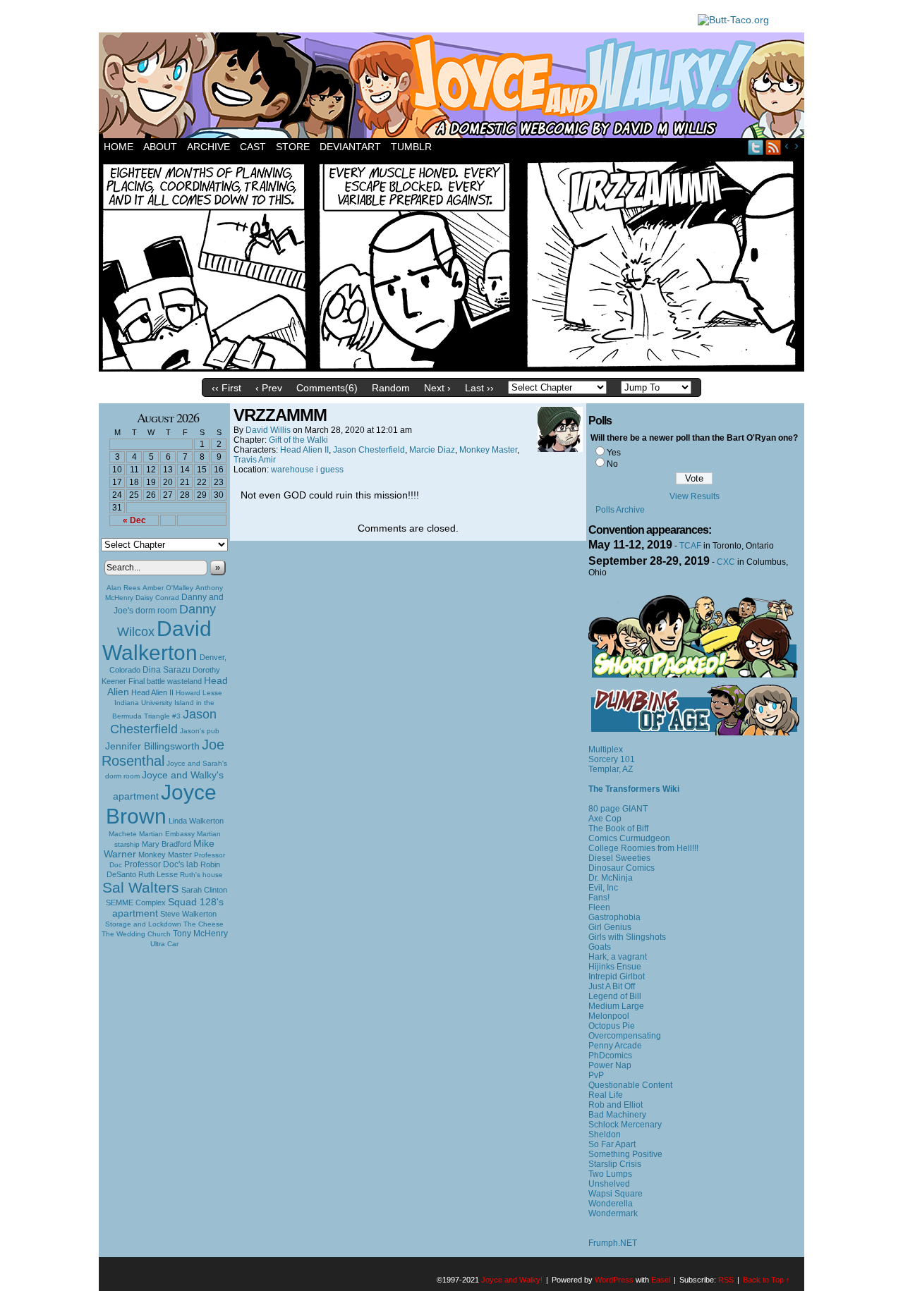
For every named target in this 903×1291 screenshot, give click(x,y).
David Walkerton (157, 640)
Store (293, 146)
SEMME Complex (136, 902)
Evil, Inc (603, 888)
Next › (437, 387)
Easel (660, 1279)
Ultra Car (164, 944)
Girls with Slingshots (627, 937)
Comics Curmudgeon (629, 838)
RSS (773, 147)
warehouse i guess (307, 470)
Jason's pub (199, 731)
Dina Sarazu (166, 670)
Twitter (756, 147)
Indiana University (143, 702)
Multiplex (605, 749)
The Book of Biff (618, 828)
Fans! (599, 898)
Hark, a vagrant (617, 957)
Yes (614, 453)
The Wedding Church (136, 934)
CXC (726, 562)
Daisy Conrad (157, 597)
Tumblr (411, 146)
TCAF (690, 546)
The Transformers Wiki (633, 789)
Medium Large (616, 1006)
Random (391, 387)
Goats (599, 947)
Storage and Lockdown (143, 924)
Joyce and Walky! (453, 87)
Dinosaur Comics (621, 868)
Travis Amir (255, 460)
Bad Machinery (617, 1115)
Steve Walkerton (188, 914)
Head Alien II (152, 692)
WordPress (614, 1279)
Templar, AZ (610, 769)
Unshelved (609, 1184)
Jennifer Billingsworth (152, 746)
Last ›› (479, 387)
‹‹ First (226, 387)
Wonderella (610, 1204)
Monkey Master (165, 854)
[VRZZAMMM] (451, 368)
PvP (596, 1075)
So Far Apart (612, 1144)
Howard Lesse (199, 693)
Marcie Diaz (432, 450)
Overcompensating (624, 1036)
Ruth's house (201, 875)
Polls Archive (620, 510)
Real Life (605, 1095)
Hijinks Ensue (614, 967)
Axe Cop (605, 819)
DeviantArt (350, 146)
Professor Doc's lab (161, 864)
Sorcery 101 (611, 759)
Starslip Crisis (614, 1164)
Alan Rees (123, 588)
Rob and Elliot (615, 1105)
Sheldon (604, 1134)
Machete (123, 834)
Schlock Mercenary (625, 1125)
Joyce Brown (161, 804)
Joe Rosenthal (163, 753)
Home (118, 146)
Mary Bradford (166, 844)
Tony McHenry (200, 933)
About (160, 146)
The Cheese (203, 924)
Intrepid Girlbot (616, 976)
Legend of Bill (614, 996)
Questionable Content (630, 1085)
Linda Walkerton (196, 820)
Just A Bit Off (611, 986)
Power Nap (609, 1065)
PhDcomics (610, 1055)
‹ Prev (268, 387)
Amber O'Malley (168, 588)
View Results (694, 496)
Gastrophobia (614, 917)
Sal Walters (140, 887)
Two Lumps (610, 1174)
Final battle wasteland (165, 681)
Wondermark (613, 1213)
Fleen (599, 907)
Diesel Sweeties (619, 858)
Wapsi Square (615, 1194)
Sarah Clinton (204, 890)
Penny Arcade (615, 1046)
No (612, 464)
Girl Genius (609, 927)
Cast (253, 146)
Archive (208, 146)
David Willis (268, 430)
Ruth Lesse (158, 874)
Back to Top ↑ (766, 1279)
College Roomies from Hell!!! (643, 848)
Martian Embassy (167, 834)
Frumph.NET (612, 1243)
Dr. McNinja (610, 878)
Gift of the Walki (298, 440)
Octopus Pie (611, 1026)
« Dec (134, 520)
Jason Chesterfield (163, 721)
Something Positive (625, 1154)
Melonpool (608, 1016)
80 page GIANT (618, 809)
